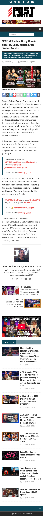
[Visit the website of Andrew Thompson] (13, 279)
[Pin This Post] (14, 95)
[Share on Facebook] (4, 95)
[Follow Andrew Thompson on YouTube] (25, 279)
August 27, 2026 (28, 365)
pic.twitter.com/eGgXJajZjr (24, 208)
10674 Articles (35, 266)
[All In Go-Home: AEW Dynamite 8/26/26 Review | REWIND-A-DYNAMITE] (10, 399)
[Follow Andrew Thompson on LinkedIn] (29, 279)
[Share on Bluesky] (35, 95)
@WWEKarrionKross (13, 162)
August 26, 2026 (28, 389)
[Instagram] (19, 2)
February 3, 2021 (10, 62)
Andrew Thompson (27, 62)
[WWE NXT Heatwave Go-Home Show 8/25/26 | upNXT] (10, 492)
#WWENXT (16, 165)
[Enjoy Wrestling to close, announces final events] (10, 455)
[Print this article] (21, 95)
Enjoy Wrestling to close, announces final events (30, 455)
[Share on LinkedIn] (11, 95)
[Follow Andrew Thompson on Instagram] (16, 279)
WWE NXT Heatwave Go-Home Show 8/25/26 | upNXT (30, 492)
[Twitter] (15, 2)
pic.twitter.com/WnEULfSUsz (16, 168)
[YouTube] (32, 2)
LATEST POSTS (9, 342)
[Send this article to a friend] (18, 95)
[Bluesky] (11, 2)
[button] (39, 29)
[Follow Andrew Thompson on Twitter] (20, 279)
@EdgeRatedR (30, 162)
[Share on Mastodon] (28, 95)
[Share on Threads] (38, 95)
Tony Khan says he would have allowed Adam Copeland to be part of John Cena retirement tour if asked (30, 473)
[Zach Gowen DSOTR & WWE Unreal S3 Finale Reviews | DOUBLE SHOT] (10, 436)
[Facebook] (24, 2)
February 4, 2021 (24, 173)
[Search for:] (21, 34)
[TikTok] (28, 2)
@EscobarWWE (34, 200)
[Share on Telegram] (31, 95)
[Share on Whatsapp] (24, 95)
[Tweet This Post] (7, 95)
